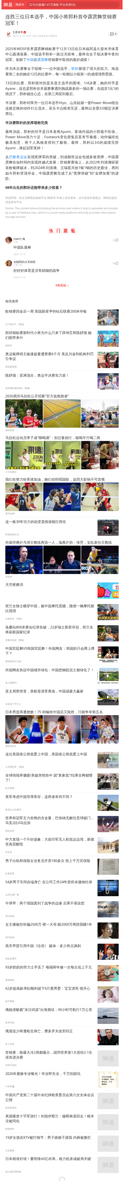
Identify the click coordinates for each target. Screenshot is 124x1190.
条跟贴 (61, 285)
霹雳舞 (42, 59)
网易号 (20, 4)
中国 (30, 59)
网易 (7, 4)
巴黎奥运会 (18, 156)
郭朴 (74, 68)
